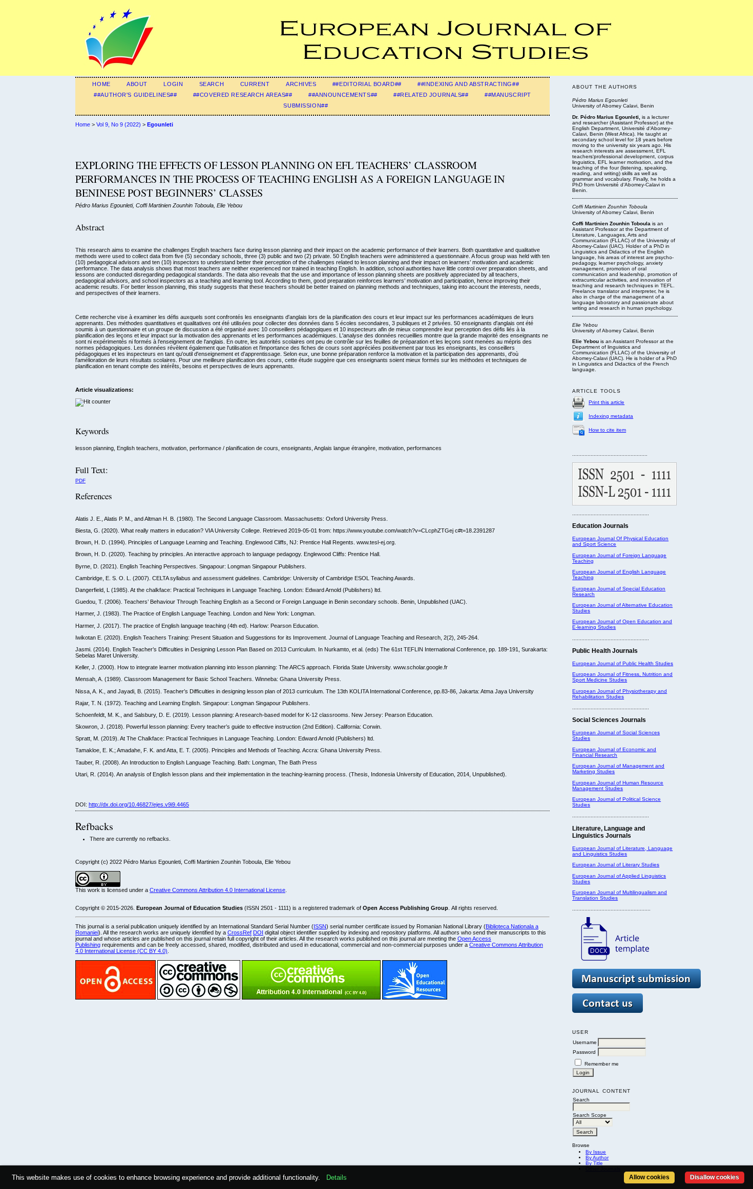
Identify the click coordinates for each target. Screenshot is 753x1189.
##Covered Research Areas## (242, 95)
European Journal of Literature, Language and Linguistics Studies (622, 851)
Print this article (606, 402)
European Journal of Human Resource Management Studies (617, 785)
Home (101, 84)
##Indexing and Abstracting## (468, 84)
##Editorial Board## (367, 84)
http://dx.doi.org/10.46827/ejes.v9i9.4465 (139, 804)
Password (584, 1052)
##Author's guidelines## (135, 95)
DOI (258, 932)
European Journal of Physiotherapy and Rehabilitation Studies (619, 693)
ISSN (319, 926)
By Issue (595, 1152)
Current (255, 84)
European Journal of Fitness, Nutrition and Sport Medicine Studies (622, 677)
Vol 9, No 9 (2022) (118, 124)
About (137, 84)
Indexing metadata (611, 416)
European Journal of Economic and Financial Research (614, 752)
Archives (301, 84)
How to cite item (607, 430)
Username (585, 1042)
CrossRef (239, 932)
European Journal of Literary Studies (615, 864)
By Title (594, 1163)
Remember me (601, 1064)
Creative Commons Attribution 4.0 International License (217, 890)
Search (211, 84)
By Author (597, 1157)
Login (173, 84)
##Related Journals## (430, 95)
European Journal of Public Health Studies (622, 663)
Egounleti (160, 124)
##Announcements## (343, 95)
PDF (80, 480)
